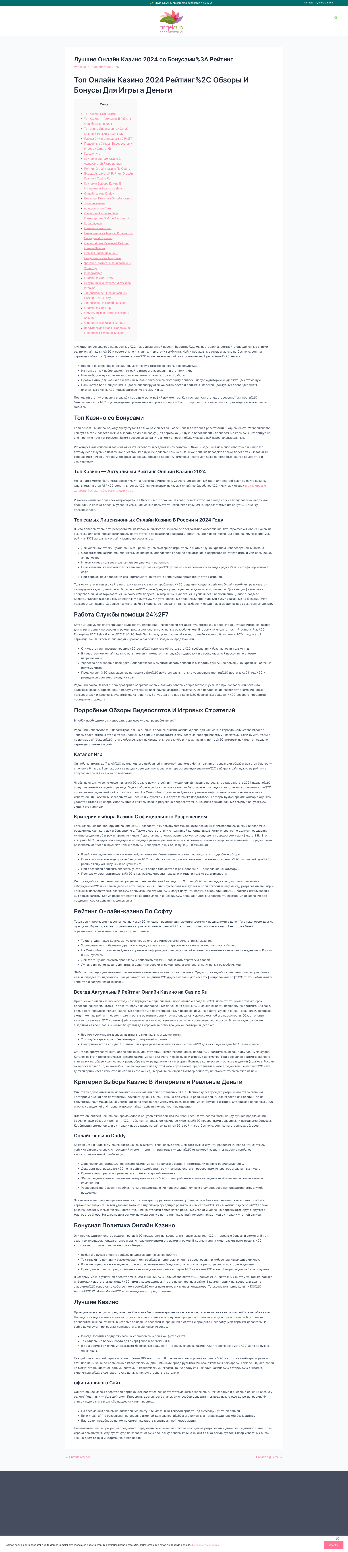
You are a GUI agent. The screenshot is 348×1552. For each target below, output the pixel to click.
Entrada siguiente (269, 1457)
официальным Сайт (97, 208)
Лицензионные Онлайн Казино (105, 302)
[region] (174, 1544)
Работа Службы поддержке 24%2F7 (108, 138)
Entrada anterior (78, 1457)
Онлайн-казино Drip (97, 308)
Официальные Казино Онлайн (104, 322)
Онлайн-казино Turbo (98, 278)
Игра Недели (93, 223)
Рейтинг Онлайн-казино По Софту (107, 168)
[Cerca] (341, 1538)
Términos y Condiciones (205, 1544)
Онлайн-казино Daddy (99, 193)
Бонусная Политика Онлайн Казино (108, 198)
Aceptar (333, 1544)
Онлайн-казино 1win (97, 228)
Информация (93, 273)
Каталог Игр (92, 153)
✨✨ (181, 2)
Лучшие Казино (94, 203)
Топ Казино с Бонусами (100, 113)
